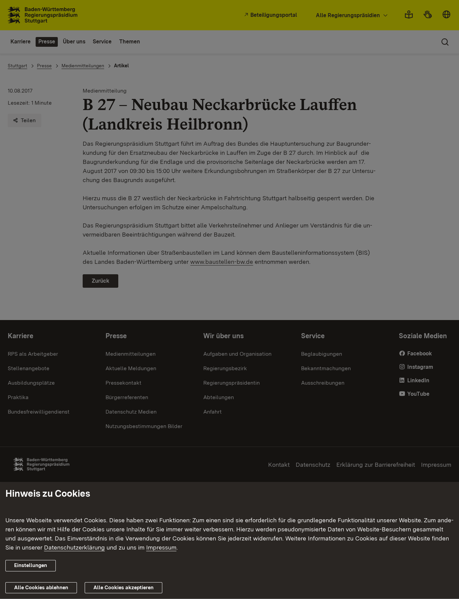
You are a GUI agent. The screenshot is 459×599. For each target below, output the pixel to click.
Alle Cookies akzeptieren (123, 588)
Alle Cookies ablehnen (41, 588)
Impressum (161, 547)
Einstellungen (30, 566)
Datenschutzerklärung (74, 547)
